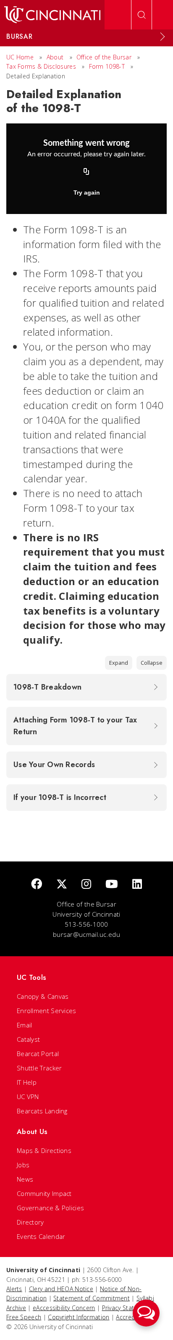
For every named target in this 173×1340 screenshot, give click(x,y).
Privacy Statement (127, 1308)
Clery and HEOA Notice (61, 1289)
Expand (118, 662)
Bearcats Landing (42, 1111)
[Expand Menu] (162, 37)
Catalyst (28, 1039)
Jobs (23, 1165)
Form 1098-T (107, 66)
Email (24, 1025)
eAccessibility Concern (64, 1308)
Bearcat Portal (38, 1053)
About (55, 57)
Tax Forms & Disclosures (41, 66)
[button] (146, 1313)
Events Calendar (41, 1236)
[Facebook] (36, 884)
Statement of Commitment (91, 1298)
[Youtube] (111, 884)
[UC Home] (52, 14)
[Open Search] (141, 14)
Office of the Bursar (103, 57)
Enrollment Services (46, 1010)
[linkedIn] (137, 884)
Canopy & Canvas (43, 996)
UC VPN (28, 1096)
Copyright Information (78, 1317)
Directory (30, 1222)
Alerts (14, 1289)
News (25, 1179)
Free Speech (23, 1317)
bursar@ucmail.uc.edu (86, 934)
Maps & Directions (44, 1150)
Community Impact (44, 1193)
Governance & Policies (50, 1208)
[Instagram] (86, 884)
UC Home (20, 57)
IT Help (27, 1082)
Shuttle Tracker (39, 1068)
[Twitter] (61, 884)
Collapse (152, 662)
